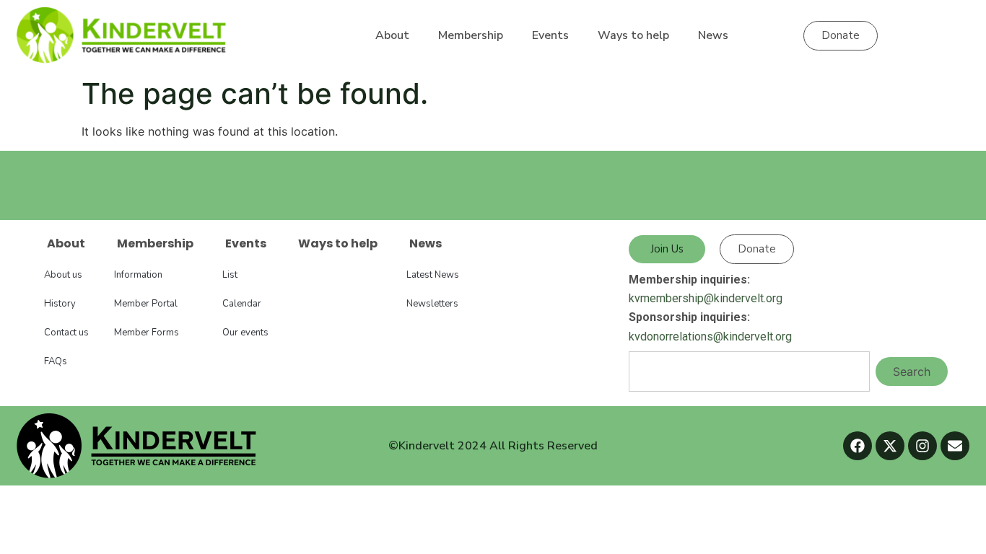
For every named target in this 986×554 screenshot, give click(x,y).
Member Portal (146, 303)
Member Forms (146, 332)
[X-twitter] (890, 445)
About (392, 35)
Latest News (432, 274)
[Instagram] (922, 445)
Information (138, 274)
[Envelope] (955, 445)
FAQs (55, 361)
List (229, 274)
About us (63, 274)
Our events (245, 332)
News (713, 35)
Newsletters (432, 303)
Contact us (66, 332)
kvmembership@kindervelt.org (705, 298)
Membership (470, 35)
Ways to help (633, 35)
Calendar (241, 303)
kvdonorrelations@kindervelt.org (710, 336)
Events (550, 35)
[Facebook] (857, 445)
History (60, 303)
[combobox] (749, 371)
